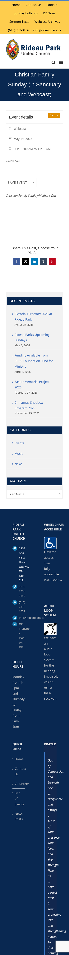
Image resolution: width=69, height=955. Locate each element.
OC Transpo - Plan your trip (22, 635)
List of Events (19, 798)
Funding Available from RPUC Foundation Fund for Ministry (34, 361)
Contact (13, 161)
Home (19, 759)
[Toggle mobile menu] (61, 62)
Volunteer (19, 784)
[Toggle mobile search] (53, 62)
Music (19, 454)
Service (54, 115)
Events (19, 443)
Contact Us (19, 771)
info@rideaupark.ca (47, 30)
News (18, 464)
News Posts (19, 816)
